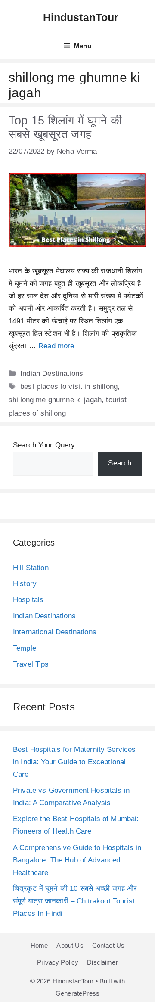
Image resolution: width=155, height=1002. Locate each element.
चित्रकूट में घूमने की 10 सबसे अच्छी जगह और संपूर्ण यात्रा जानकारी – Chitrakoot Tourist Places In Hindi (75, 901)
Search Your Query (44, 445)
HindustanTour (81, 17)
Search (119, 463)
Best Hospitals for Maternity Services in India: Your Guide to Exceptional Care (74, 762)
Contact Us (108, 945)
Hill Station (31, 568)
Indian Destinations (51, 373)
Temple (24, 648)
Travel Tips (31, 664)
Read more (56, 346)
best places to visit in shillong (69, 386)
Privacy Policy (57, 962)
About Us (69, 945)
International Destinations (54, 632)
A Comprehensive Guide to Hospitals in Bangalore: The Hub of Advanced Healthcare (77, 860)
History (25, 584)
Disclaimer (102, 962)
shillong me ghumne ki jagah (55, 400)
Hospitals (28, 600)
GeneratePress (77, 993)
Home (39, 945)
